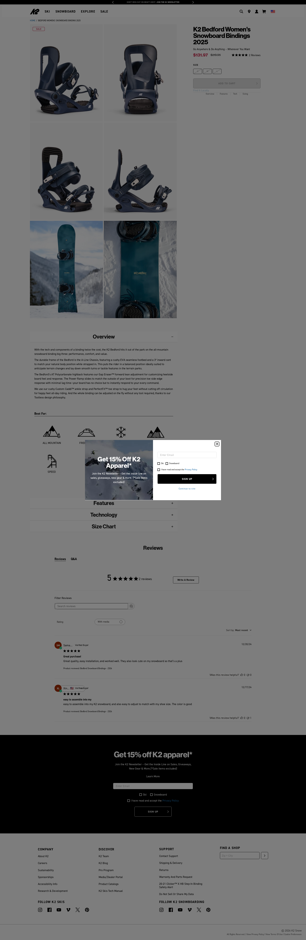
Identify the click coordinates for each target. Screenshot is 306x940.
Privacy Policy (191, 469)
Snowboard (174, 463)
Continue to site (187, 488)
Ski (162, 463)
